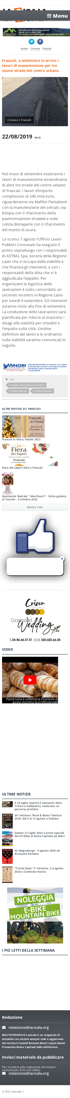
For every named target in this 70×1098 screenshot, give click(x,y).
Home (24, 48)
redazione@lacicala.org (29, 1027)
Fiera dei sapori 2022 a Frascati (22, 467)
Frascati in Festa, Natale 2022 (21, 439)
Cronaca (35, 48)
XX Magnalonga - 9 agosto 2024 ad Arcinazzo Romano (37, 852)
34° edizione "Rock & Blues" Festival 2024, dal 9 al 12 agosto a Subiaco (38, 817)
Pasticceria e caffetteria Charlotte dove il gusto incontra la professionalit (35, 700)
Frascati (47, 48)
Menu (60, 15)
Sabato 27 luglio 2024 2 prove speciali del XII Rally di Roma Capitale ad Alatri (40, 834)
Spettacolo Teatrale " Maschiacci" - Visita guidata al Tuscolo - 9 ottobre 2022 (34, 497)
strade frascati (18, 391)
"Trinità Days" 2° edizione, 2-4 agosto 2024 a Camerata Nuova (39, 869)
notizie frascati (43, 391)
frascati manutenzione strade (27, 385)
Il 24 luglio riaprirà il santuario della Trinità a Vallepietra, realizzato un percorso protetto (38, 806)
